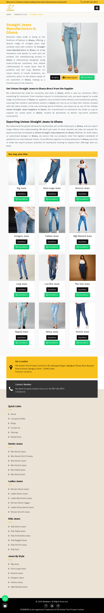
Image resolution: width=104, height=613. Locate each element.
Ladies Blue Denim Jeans (21, 498)
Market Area (16, 437)
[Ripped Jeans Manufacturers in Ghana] (21, 316)
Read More (22, 194)
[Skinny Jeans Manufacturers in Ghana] (52, 316)
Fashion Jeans (17, 582)
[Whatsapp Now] (5, 598)
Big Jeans (15, 564)
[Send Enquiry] (72, 48)
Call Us (56, 77)
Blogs (13, 423)
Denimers (47, 601)
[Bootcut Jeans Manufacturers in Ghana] (82, 172)
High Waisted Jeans (19, 587)
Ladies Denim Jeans (19, 494)
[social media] (46, 606)
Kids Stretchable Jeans (20, 536)
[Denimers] (11, 7)
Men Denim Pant (18, 474)
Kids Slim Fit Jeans (19, 545)
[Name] (96, 8)
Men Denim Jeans (18, 452)
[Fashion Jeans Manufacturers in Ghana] (52, 220)
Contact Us (20, 391)
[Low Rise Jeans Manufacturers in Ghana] (52, 268)
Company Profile (18, 419)
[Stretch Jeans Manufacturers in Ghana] (82, 316)
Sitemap (14, 432)
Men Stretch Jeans (19, 465)
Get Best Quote (71, 77)
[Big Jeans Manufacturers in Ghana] (21, 172)
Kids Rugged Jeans (19, 540)
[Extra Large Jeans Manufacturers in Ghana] (52, 172)
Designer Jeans (17, 578)
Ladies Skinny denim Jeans (22, 507)
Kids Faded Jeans (18, 531)
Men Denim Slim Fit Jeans (22, 456)
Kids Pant (15, 549)
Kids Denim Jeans (18, 527)
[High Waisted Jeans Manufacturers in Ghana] (82, 220)
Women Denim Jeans (20, 489)
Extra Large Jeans (18, 569)
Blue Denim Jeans (18, 461)
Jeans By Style (20, 14)
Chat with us (88, 77)
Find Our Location (23, 371)
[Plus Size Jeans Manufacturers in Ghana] (82, 268)
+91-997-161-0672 (90, 2)
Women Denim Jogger (20, 503)
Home (8, 14)
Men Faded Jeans (18, 470)
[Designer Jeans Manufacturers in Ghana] (21, 220)
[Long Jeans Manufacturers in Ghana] (21, 268)
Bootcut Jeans (17, 573)
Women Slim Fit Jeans (20, 512)
